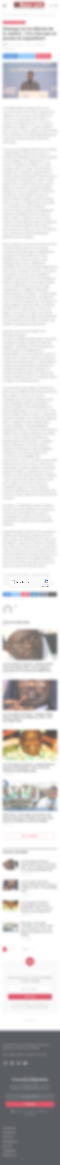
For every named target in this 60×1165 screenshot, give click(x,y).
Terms (47, 586)
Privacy (43, 586)
